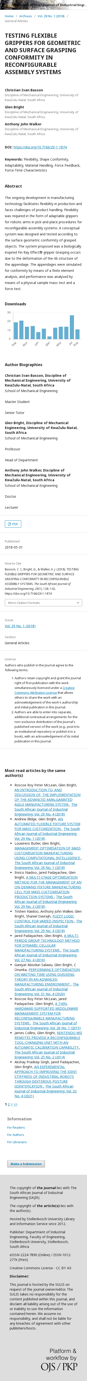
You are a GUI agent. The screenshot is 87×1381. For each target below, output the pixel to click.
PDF (15, 524)
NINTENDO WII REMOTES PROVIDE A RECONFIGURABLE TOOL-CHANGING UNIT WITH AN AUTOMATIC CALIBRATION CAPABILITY (48, 1040)
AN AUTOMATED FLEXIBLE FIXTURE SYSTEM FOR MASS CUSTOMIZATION (47, 824)
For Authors (15, 1134)
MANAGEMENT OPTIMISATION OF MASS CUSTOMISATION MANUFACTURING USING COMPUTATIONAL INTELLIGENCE (47, 853)
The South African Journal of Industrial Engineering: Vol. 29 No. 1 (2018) (47, 833)
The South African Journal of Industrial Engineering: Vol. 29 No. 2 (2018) (45, 901)
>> (15, 1104)
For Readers (16, 1127)
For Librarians (17, 1142)
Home (9, 16)
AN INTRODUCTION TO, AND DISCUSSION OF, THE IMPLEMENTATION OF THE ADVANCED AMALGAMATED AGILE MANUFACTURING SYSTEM (47, 797)
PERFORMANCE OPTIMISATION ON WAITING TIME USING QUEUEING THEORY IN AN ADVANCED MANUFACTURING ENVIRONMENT (47, 976)
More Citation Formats (24, 602)
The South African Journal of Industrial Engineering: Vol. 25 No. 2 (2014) (44, 1054)
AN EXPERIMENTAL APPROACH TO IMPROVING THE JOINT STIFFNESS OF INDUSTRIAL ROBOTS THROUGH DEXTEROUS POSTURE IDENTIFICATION (45, 1076)
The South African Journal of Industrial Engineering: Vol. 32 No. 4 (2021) (45, 1091)
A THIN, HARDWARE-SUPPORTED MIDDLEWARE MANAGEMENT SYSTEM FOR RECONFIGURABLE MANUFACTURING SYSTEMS (46, 1013)
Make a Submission (26, 1164)
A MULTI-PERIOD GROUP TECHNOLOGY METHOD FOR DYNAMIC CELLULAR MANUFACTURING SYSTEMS (47, 942)
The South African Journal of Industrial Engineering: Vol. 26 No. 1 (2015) (47, 1025)
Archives (25, 16)
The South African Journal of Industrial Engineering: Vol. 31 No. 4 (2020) (46, 989)
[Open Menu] (5, 5)
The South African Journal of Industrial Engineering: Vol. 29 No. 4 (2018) (45, 809)
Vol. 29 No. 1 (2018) (51, 16)
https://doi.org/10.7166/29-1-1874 (40, 147)
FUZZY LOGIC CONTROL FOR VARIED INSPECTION (44, 918)
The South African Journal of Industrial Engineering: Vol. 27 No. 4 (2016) (46, 955)
